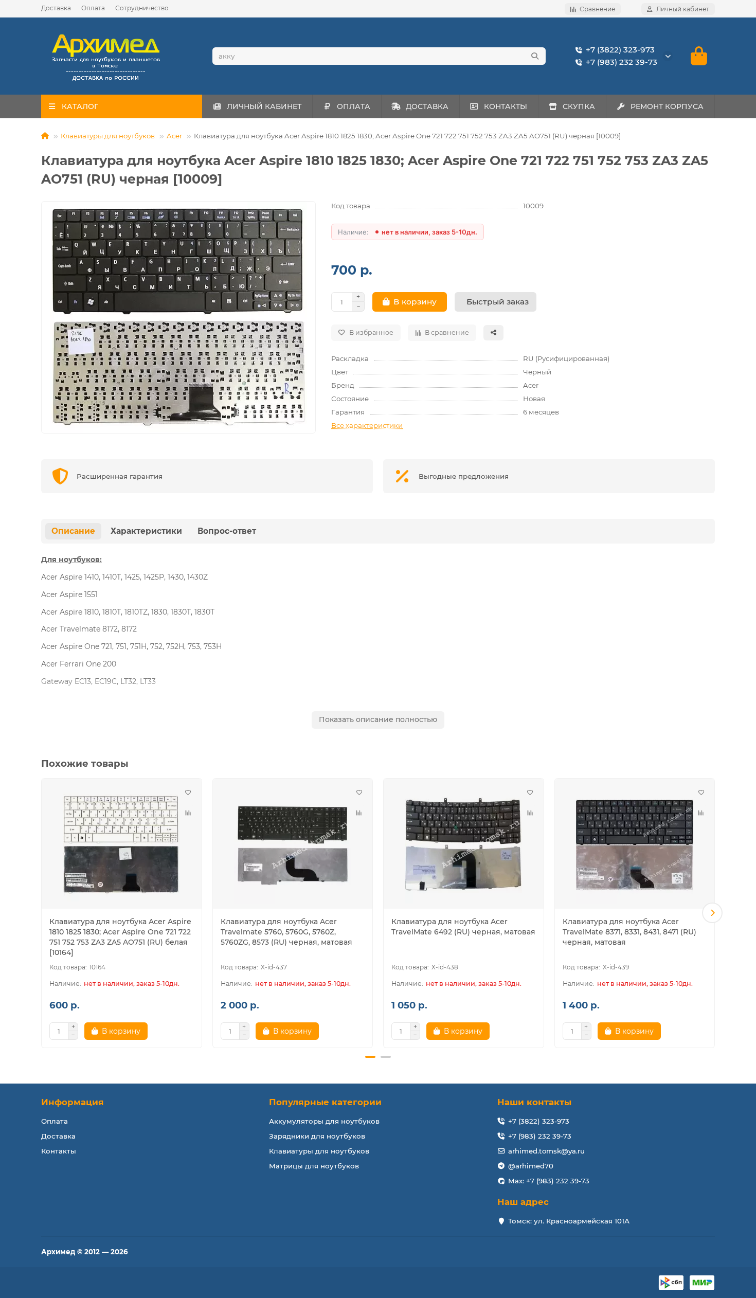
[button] (43, 913)
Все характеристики (367, 425)
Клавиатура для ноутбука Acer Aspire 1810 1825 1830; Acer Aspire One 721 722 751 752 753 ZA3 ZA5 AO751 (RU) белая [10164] (120, 937)
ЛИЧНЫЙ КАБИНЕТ (264, 106)
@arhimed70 (530, 1166)
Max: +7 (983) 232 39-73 (548, 1181)
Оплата (93, 8)
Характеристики (146, 531)
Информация (72, 1102)
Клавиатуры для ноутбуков (108, 136)
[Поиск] (535, 56)
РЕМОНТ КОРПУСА (667, 106)
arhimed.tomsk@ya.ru (546, 1151)
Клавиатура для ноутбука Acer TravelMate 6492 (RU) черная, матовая (463, 926)
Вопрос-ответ (226, 531)
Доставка (56, 8)
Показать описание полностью (378, 719)
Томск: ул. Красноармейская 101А (568, 1221)
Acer (174, 136)
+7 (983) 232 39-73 (621, 62)
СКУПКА (579, 106)
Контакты (58, 1151)
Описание (73, 531)
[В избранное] (188, 792)
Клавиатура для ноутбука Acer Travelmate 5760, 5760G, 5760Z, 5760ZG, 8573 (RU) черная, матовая (286, 932)
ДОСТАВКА (427, 106)
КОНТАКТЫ (505, 106)
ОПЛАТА (353, 106)
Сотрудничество (142, 8)
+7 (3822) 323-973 (620, 50)
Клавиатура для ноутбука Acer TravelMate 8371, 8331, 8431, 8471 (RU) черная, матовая (629, 932)
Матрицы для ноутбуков (314, 1166)
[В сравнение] (188, 812)
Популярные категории (325, 1102)
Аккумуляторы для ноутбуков (324, 1121)
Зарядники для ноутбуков (317, 1136)
